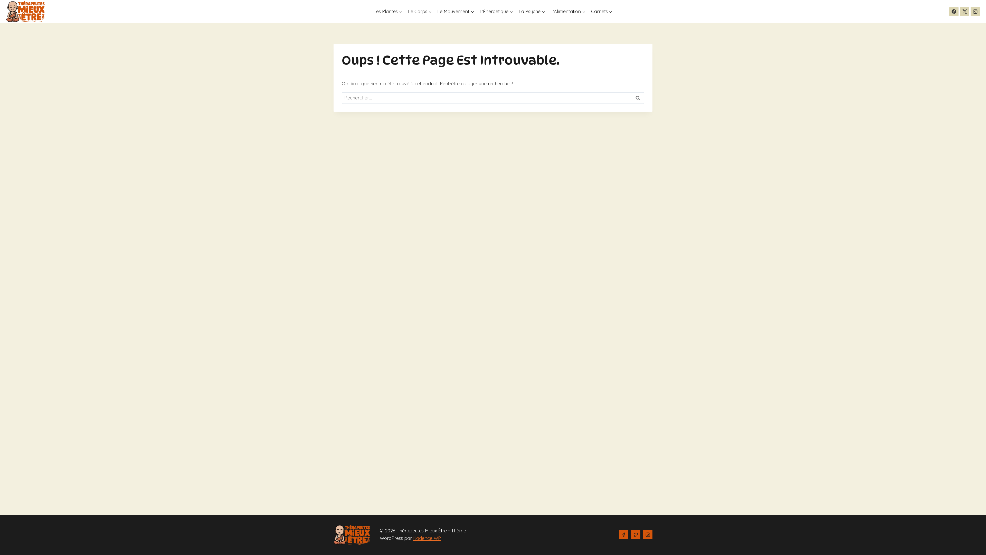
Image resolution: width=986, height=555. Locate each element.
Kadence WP (427, 538)
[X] (964, 11)
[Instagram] (975, 11)
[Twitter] (635, 534)
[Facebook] (954, 11)
